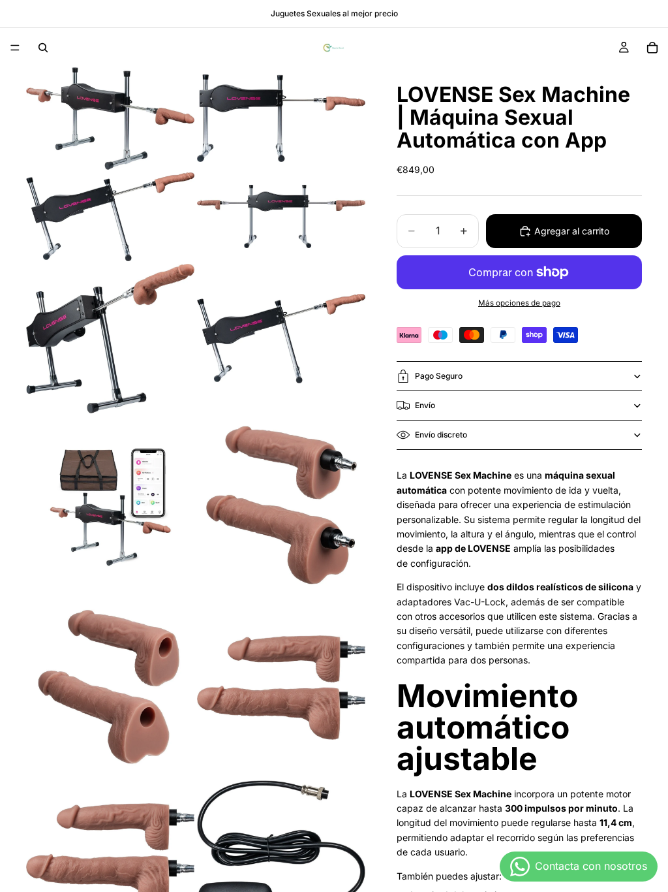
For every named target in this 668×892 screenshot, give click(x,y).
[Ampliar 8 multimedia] (281, 506)
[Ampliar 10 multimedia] (281, 687)
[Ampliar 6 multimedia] (281, 338)
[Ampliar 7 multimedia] (110, 506)
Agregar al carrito (571, 230)
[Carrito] (652, 47)
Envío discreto (441, 434)
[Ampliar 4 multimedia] (281, 216)
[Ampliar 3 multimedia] (110, 216)
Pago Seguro (439, 376)
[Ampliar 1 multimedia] (110, 118)
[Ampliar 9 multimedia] (110, 687)
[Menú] (15, 48)
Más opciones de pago (519, 303)
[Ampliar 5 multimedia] (110, 338)
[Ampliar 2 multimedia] (281, 118)
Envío (425, 405)
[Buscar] (43, 47)
